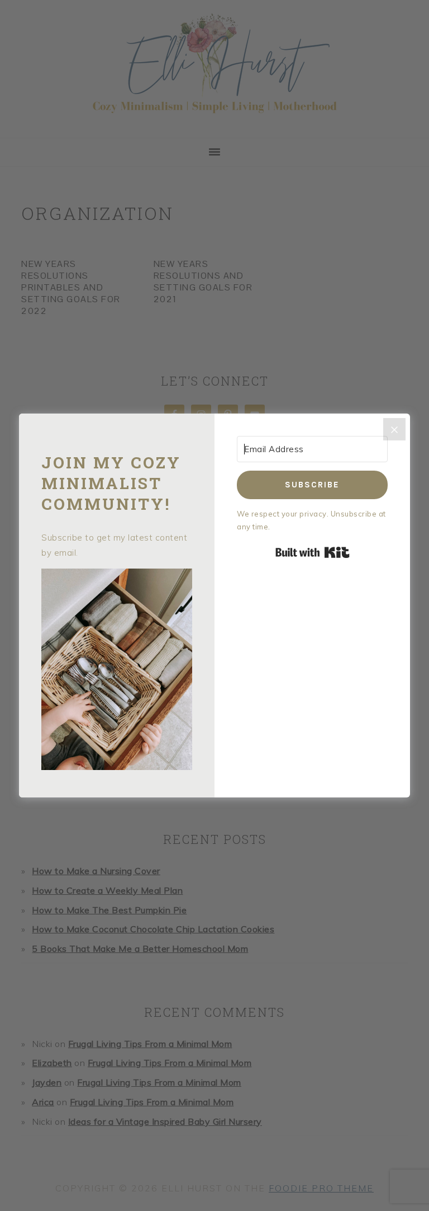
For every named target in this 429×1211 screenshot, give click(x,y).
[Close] (394, 429)
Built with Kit (312, 552)
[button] (116, 672)
